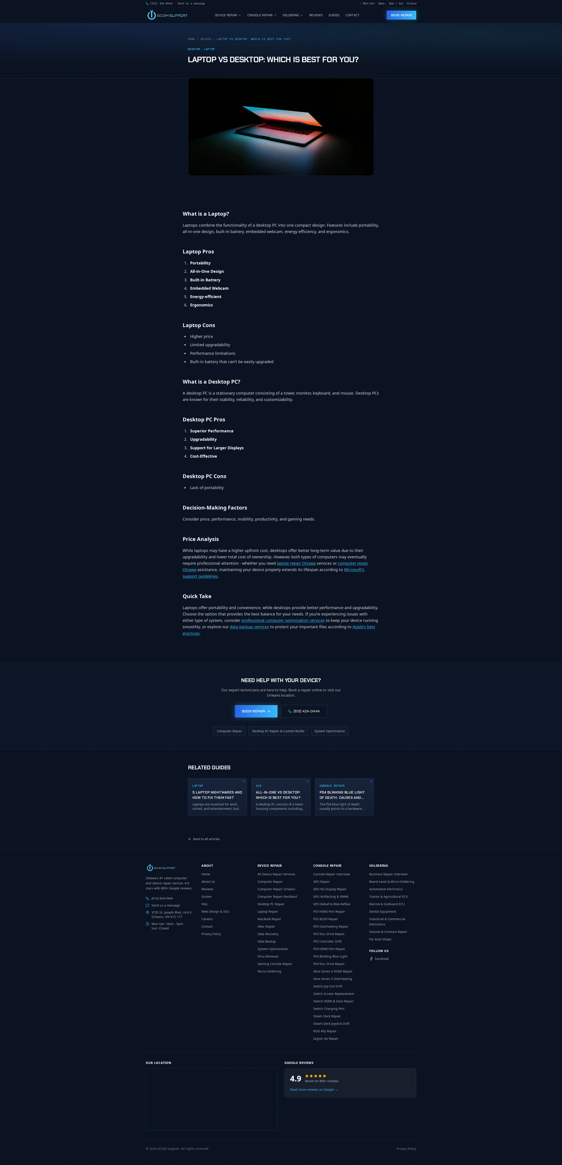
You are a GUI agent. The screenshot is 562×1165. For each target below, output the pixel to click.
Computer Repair (229, 731)
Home (191, 39)
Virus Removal (268, 956)
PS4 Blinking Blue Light (330, 956)
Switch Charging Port (328, 1009)
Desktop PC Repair (271, 904)
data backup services (249, 626)
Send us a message (191, 3)
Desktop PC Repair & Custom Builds (278, 731)
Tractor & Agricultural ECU (388, 896)
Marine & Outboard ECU (387, 904)
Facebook (382, 959)
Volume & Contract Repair (388, 932)
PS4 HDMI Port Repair (329, 949)
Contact (353, 15)
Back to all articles (206, 839)
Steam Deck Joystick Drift (331, 1023)
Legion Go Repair (326, 1038)
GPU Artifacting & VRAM (330, 896)
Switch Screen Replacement (333, 994)
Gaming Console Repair (275, 964)
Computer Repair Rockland (277, 896)
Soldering (291, 15)
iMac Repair (266, 926)
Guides (334, 15)
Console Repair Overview (331, 874)
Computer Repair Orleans (276, 889)
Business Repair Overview (388, 874)
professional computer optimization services (283, 620)
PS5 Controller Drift (327, 941)
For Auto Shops (380, 939)
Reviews (315, 15)
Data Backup (267, 941)
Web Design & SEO (215, 911)
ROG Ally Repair (325, 1031)
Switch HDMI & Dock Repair (333, 1001)
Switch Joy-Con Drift (327, 986)
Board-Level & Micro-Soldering (391, 881)
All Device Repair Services (276, 874)
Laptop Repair (268, 911)
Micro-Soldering (269, 971)
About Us (208, 881)
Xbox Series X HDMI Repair (333, 971)
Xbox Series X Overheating (332, 979)
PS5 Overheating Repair (330, 926)
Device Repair (226, 15)
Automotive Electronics (386, 889)
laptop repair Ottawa (296, 563)
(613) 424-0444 (161, 3)
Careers (207, 919)
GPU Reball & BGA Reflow (331, 904)
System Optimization (330, 731)
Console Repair (260, 15)
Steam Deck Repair (327, 1016)
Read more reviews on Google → (314, 1089)
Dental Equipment (382, 911)
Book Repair (401, 15)
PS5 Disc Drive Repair (329, 934)
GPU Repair (321, 881)
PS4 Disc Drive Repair (329, 964)
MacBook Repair (269, 919)
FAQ (204, 904)
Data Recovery (268, 934)
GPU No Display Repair (330, 889)
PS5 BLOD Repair (325, 919)
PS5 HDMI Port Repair (329, 911)
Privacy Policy (211, 934)
